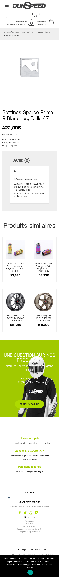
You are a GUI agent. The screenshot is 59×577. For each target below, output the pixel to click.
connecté (34, 193)
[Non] (55, 565)
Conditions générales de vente (29, 529)
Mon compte (29, 521)
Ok (30, 572)
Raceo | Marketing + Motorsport (29, 532)
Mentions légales (29, 526)
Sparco (14, 145)
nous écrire (30, 404)
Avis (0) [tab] (21, 160)
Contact (29, 524)
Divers (25, 32)
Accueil (7, 32)
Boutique (16, 32)
